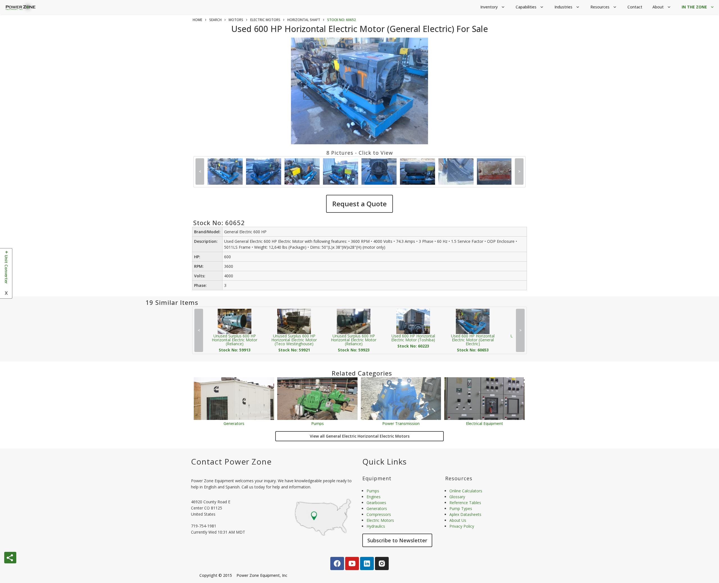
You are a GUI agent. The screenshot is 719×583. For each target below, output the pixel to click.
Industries (567, 7)
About (662, 7)
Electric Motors (380, 520)
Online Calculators (465, 490)
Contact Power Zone (231, 461)
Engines (374, 496)
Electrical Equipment (484, 423)
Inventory (493, 7)
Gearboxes (376, 502)
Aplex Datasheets (465, 514)
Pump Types (460, 508)
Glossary (457, 496)
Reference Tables (465, 502)
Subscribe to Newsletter (397, 540)
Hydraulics (376, 526)
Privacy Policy (461, 526)
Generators (234, 423)
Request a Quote (359, 203)
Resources (603, 7)
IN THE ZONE (698, 7)
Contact (634, 7)
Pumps (317, 423)
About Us (457, 520)
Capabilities (530, 7)
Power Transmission (401, 423)
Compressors (379, 514)
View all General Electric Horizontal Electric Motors (359, 436)
